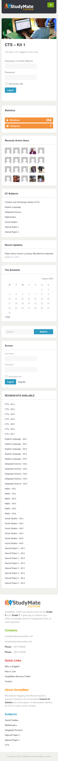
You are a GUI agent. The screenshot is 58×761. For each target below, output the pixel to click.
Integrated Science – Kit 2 (16, 469)
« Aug (7, 317)
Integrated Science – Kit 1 (16, 464)
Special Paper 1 (12, 227)
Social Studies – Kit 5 (14, 538)
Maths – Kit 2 (10, 494)
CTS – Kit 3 (10, 414)
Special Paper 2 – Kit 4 (15, 583)
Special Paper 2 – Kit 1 (15, 568)
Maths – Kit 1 (10, 489)
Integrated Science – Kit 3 (16, 474)
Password (10, 72)
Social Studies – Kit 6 (14, 543)
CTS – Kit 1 (10, 404)
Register (22, 382)
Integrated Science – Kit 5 (16, 484)
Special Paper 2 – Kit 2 (15, 573)
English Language (13, 207)
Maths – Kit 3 (10, 499)
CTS (7, 745)
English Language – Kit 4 (16, 449)
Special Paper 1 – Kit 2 (15, 553)
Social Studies (11, 222)
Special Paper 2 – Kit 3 (15, 578)
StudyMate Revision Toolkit (17, 676)
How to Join (10, 671)
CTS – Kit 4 (10, 419)
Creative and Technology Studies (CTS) (22, 202)
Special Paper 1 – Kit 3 (15, 558)
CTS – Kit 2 (10, 409)
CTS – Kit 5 (10, 424)
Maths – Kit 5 (10, 508)
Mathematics (10, 217)
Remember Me (15, 84)
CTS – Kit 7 (10, 434)
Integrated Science (13, 212)
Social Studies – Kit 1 (14, 518)
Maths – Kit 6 (10, 513)
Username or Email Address (19, 61)
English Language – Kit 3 (16, 444)
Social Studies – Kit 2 (14, 523)
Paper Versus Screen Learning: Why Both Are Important (29, 254)
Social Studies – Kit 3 (14, 528)
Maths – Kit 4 (10, 504)
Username (9, 354)
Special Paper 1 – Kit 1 (15, 548)
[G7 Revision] (18, 9)
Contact (8, 681)
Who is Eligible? (12, 666)
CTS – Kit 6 (10, 429)
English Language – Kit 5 (16, 459)
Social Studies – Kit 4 (14, 533)
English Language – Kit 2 (16, 454)
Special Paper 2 (12, 232)
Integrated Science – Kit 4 (16, 479)
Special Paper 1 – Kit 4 (15, 563)
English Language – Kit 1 (16, 439)
